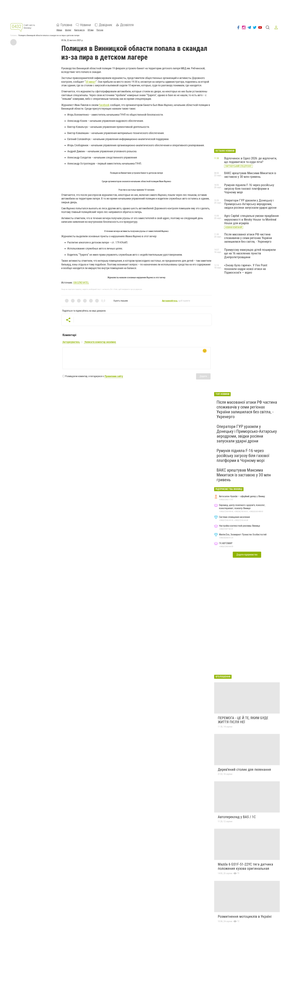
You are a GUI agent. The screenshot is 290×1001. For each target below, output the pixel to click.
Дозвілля (127, 24)
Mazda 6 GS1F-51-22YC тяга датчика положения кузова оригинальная (245, 866)
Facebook (104, 105)
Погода (100, 30)
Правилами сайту (114, 376)
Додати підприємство (247, 554)
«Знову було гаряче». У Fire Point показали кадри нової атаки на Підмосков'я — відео (245, 268)
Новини (85, 24)
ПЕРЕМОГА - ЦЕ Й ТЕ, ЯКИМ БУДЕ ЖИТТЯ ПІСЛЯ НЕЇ (243, 720)
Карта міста (79, 30)
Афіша (59, 30)
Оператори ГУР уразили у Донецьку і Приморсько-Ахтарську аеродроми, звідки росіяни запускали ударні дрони (250, 204)
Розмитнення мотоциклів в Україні (245, 916)
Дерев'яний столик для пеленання (244, 769)
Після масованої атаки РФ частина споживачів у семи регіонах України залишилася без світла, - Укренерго (248, 238)
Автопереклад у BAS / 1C (237, 817)
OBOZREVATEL (81, 282)
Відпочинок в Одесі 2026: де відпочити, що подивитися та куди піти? (250, 160)
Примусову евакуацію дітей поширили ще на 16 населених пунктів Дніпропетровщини (250, 253)
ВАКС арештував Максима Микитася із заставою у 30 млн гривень (250, 175)
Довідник (105, 24)
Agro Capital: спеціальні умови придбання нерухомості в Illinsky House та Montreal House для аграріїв (251, 219)
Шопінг (68, 30)
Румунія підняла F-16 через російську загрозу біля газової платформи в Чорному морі (249, 188)
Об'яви (90, 30)
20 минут (91, 81)
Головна (66, 24)
